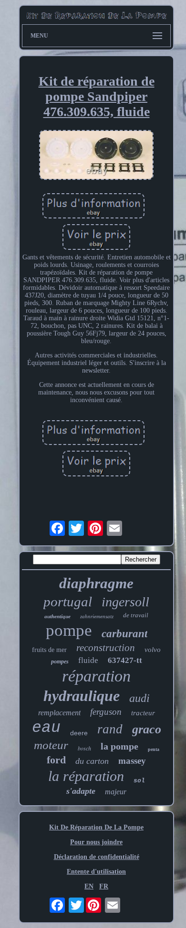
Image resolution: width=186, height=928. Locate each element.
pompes (60, 661)
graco (146, 729)
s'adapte (80, 791)
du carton (92, 761)
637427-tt (125, 660)
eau (46, 728)
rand (110, 729)
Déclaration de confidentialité (96, 856)
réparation (96, 676)
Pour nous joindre (96, 842)
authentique (57, 616)
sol (139, 780)
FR (103, 886)
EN (88, 886)
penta (153, 749)
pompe (69, 630)
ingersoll (125, 601)
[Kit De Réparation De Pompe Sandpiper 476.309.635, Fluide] (96, 156)
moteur (51, 745)
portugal (67, 601)
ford (56, 760)
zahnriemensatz (97, 616)
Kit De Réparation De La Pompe (96, 827)
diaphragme (96, 583)
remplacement (59, 713)
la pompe (119, 746)
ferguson (106, 712)
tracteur (143, 713)
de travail (135, 615)
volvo (153, 649)
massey (132, 761)
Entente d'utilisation (96, 871)
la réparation (86, 776)
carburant (124, 634)
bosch (84, 748)
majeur (115, 792)
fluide (88, 660)
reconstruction (105, 647)
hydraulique (81, 695)
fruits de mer (49, 649)
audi (139, 698)
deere (79, 733)
